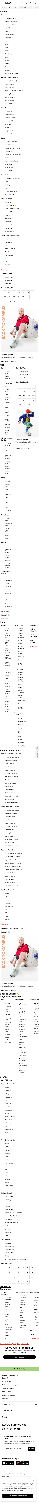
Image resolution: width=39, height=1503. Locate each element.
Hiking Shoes (7, 412)
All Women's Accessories (12, 178)
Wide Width (8, 280)
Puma (20, 739)
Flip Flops (8, 127)
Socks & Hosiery (10, 194)
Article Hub (8, 202)
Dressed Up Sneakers (8, 524)
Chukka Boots (7, 490)
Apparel (21, 1008)
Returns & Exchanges (10, 1385)
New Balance (9, 255)
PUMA (6, 913)
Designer (7, 215)
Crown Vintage (9, 1249)
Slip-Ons (7, 424)
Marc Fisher (8, 252)
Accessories (5, 611)
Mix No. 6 (8, 1256)
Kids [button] (15, 8)
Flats (6, 44)
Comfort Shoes (9, 34)
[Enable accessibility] (37, 748)
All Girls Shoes (20, 629)
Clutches (7, 1014)
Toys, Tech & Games (22, 1060)
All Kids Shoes (7, 629)
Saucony (7, 1179)
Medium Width (24, 375)
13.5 (33, 400)
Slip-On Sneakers (10, 97)
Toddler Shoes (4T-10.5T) (7, 642)
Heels (6, 47)
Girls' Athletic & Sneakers (13, 857)
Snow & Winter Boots (11, 161)
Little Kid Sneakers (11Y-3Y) (13, 866)
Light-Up (7, 687)
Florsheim (8, 593)
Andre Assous (9, 1196)
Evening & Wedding (11, 191)
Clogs (6, 31)
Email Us (5, 1378)
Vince (6, 1235)
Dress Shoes (8, 38)
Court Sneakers (9, 87)
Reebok (7, 916)
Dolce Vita (8, 1104)
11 (4, 301)
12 (14, 301)
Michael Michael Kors (11, 1222)
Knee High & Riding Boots (13, 154)
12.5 (24, 400)
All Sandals (8, 111)
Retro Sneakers (9, 786)
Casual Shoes (9, 28)
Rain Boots (8, 511)
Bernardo (7, 1203)
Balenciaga (8, 1200)
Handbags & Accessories (8, 1328)
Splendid (7, 1229)
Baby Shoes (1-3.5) (7, 635)
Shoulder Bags (7, 1038)
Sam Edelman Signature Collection (15, 1259)
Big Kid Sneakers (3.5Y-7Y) (13, 870)
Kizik (6, 1160)
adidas (7, 239)
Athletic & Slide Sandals (8, 550)
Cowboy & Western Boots (12, 148)
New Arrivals (8, 104)
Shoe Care (22, 1047)
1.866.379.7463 (8, 1388)
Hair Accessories (23, 1035)
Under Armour (9, 1186)
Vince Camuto (9, 1136)
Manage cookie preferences (18, 1496)
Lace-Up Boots (7, 506)
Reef (6, 262)
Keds (6, 1157)
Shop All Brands (6, 1080)
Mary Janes (8, 54)
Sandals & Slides (23, 1326)
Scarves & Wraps (22, 1043)
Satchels (7, 1034)
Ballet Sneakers (9, 84)
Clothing (7, 185)
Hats (6, 188)
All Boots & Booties (11, 142)
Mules (6, 57)
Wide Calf (8, 284)
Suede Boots (8, 164)
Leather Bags (7, 1030)
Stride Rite (21, 746)
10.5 (32, 297)
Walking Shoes (9, 100)
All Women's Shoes (10, 18)
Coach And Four (9, 1246)
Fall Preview (8, 218)
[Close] (33, 1480)
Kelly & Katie (9, 1253)
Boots (6, 386)
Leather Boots (9, 158)
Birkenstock (8, 242)
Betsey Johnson (9, 1094)
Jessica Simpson (10, 249)
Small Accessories (23, 1051)
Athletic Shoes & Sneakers (7, 378)
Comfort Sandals (10, 118)
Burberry (7, 1206)
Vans (6, 1189)
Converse (21, 725)
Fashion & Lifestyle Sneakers (14, 91)
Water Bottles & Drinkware (22, 1070)
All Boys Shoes (20, 673)
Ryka (6, 1176)
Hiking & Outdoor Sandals (7, 565)
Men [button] (10, 8)
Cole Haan (8, 587)
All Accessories (23, 1004)
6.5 (28, 292)
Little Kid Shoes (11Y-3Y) (7, 650)
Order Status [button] (7, 1381)
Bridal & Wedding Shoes (12, 209)
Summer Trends (9, 231)
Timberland (8, 606)
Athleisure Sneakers (11, 760)
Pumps (7, 60)
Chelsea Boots (7, 485)
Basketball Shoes (10, 817)
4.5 (9, 292)
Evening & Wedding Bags (8, 1024)
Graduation (8, 222)
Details (28, 1443)
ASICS (7, 897)
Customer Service (8, 1395)
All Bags (7, 1003)
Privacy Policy (5, 1476)
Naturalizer (8, 1123)
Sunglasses (22, 1056)
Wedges (7, 70)
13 (18, 301)
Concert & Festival (10, 212)
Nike (6, 258)
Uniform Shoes (7, 710)
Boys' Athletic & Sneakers (13, 860)
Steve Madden (9, 265)
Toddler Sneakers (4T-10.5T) (13, 863)
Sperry (7, 603)
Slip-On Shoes (7, 705)
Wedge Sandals (9, 131)
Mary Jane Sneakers (11, 780)
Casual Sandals (9, 114)
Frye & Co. (8, 1113)
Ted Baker (8, 1232)
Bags (6, 181)
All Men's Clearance (23, 1296)
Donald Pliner (9, 1209)
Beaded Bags (7, 1010)
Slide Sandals (7, 420)
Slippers (7, 67)
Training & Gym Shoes (11, 796)
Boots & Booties (10, 25)
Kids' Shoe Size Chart (33, 636)
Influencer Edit (9, 225)
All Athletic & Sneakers (12, 757)
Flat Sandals (8, 124)
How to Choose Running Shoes (12, 928)
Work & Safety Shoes (11, 73)
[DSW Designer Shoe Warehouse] (8, 2)
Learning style (7, 354)
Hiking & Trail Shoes (11, 773)
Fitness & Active (22, 1030)
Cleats (7, 675)
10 (27, 297)
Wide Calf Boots (10, 167)
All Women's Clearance (8, 1298)
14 (20, 405)
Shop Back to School (8, 361)
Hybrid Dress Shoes (7, 530)
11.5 (9, 301)
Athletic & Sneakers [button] (25, 8)
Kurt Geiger (8, 1219)
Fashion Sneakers (10, 770)
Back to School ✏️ (10, 205)
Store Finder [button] (6, 1392)
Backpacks (8, 1006)
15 (24, 405)
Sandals (7, 64)
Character (8, 672)
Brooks (7, 583)
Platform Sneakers (10, 783)
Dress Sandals (9, 121)
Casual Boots (9, 145)
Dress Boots (8, 151)
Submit (31, 1449)
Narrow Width (9, 277)
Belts (20, 1016)
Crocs (6, 245)
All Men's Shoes (7, 372)
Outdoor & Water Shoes (7, 691)
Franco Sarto (8, 1110)
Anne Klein (8, 1091)
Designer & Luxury (22, 1020)
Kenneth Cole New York (12, 1216)
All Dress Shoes (7, 519)
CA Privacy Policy (18, 1490)
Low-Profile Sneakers (11, 777)
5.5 (19, 292)
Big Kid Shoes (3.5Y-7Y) (8, 657)
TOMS (6, 1133)
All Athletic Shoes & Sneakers (14, 81)
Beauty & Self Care (22, 1012)
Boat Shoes (8, 383)
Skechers (21, 743)
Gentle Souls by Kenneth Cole (14, 1213)
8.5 (14, 297)
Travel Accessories (23, 1065)
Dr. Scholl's (8, 1107)
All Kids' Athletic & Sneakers (13, 853)
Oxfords (7, 538)
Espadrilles (8, 41)
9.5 (23, 297)
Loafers (7, 51)
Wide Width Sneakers (11, 802)
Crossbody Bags (8, 1018)
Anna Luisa (8, 1243)
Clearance (4, 270)
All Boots (7, 481)
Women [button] (4, 8)
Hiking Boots (7, 502)
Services (5, 1398)
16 (29, 405)
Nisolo (6, 1226)
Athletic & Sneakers (11, 21)
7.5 (5, 297)
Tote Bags (8, 1043)
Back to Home (19, 1357)
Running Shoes (9, 94)
